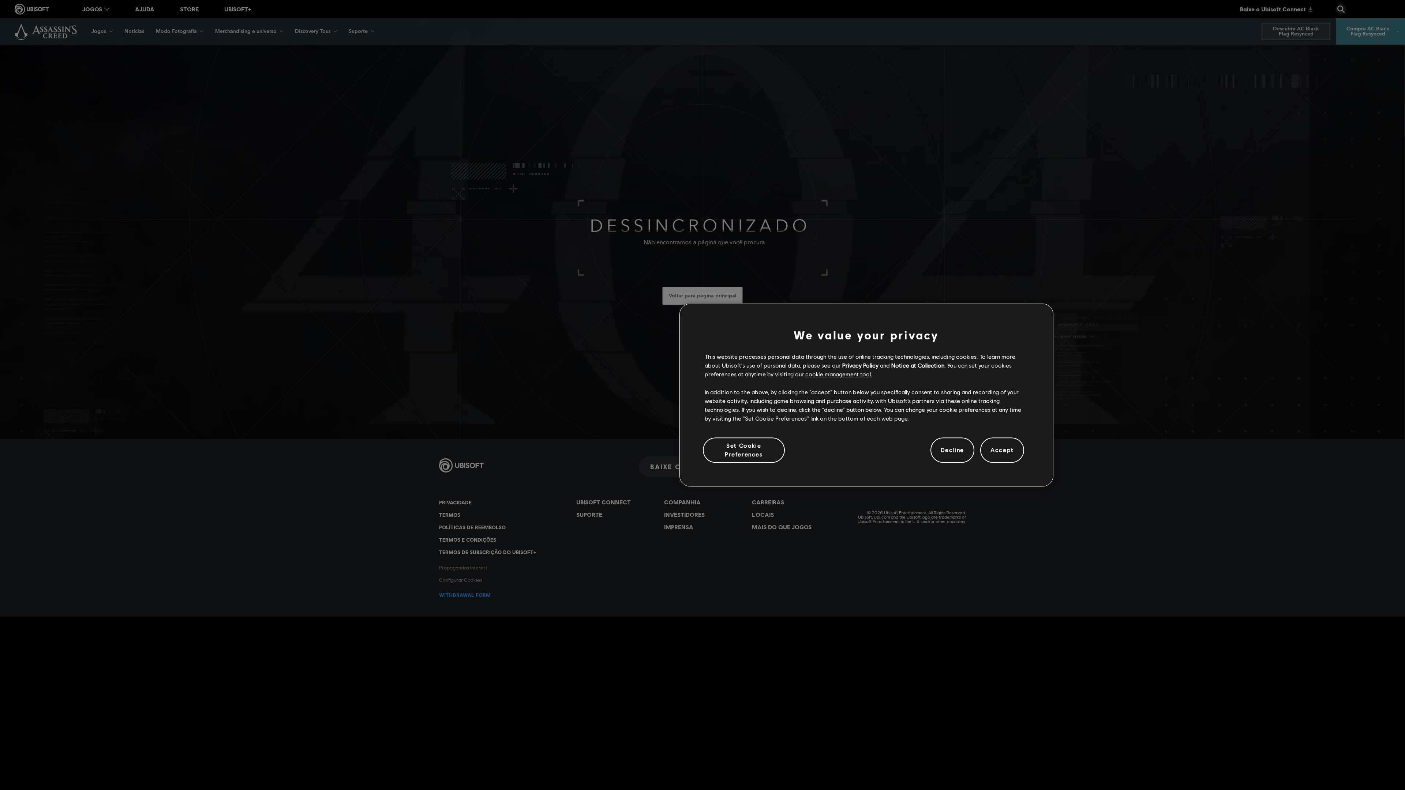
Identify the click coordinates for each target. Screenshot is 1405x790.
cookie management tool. (838, 374)
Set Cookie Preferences (744, 450)
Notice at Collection (917, 365)
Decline (952, 450)
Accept (1002, 450)
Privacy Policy (860, 365)
